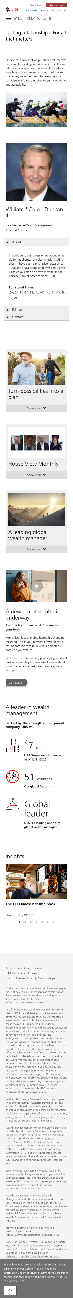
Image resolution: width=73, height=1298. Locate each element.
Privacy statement (33, 968)
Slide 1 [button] (20, 922)
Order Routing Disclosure (36, 1245)
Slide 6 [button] (48, 922)
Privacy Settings (46, 978)
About (16, 242)
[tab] (20, 922)
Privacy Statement (40, 1272)
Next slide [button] (63, 885)
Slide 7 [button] (53, 922)
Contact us (35, 5)
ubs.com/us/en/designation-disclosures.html (34, 1234)
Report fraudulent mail (21, 978)
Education (19, 310)
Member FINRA (21, 1142)
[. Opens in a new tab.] (12, 9)
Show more (36, 409)
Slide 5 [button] (42, 922)
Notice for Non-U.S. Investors (22, 1242)
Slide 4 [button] (36, 922)
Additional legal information (23, 973)
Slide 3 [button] (31, 922)
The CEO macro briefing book (30, 904)
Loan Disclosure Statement (34, 1256)
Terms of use (13, 968)
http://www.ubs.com (32, 1002)
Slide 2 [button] (25, 922)
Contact (18, 317)
